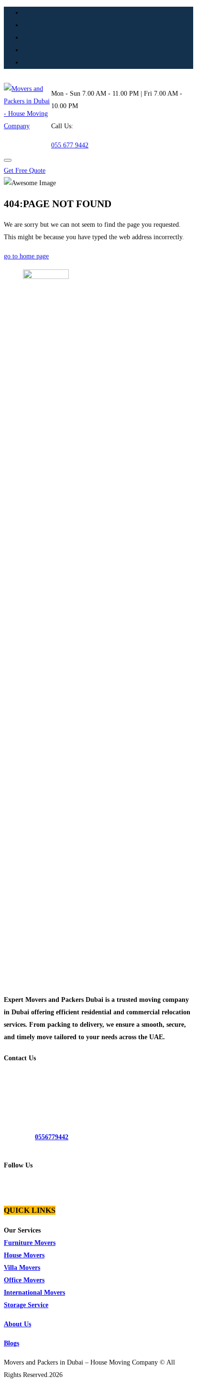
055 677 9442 (69, 145)
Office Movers (24, 1280)
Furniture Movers (29, 1242)
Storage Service (26, 1305)
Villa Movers (22, 1267)
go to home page (26, 256)
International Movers (34, 1292)
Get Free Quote (24, 170)
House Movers (24, 1255)
